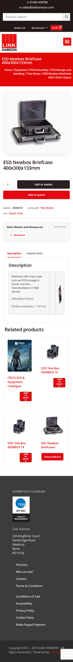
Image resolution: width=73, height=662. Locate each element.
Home (8, 69)
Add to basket (43, 184)
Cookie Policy (25, 618)
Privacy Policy (25, 610)
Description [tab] (14, 253)
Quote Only (16, 213)
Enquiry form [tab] (35, 253)
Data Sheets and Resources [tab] (25, 227)
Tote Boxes (34, 73)
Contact (21, 579)
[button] (67, 42)
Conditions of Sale (28, 596)
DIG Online (57, 652)
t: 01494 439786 (37, 2)
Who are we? (24, 572)
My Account (38, 27)
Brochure (19, 235)
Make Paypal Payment (31, 625)
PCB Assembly (39, 69)
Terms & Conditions (29, 586)
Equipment (21, 69)
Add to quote (36, 194)
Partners (22, 565)
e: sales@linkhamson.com (36, 7)
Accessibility (24, 603)
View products (52, 456)
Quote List (19, 27)
